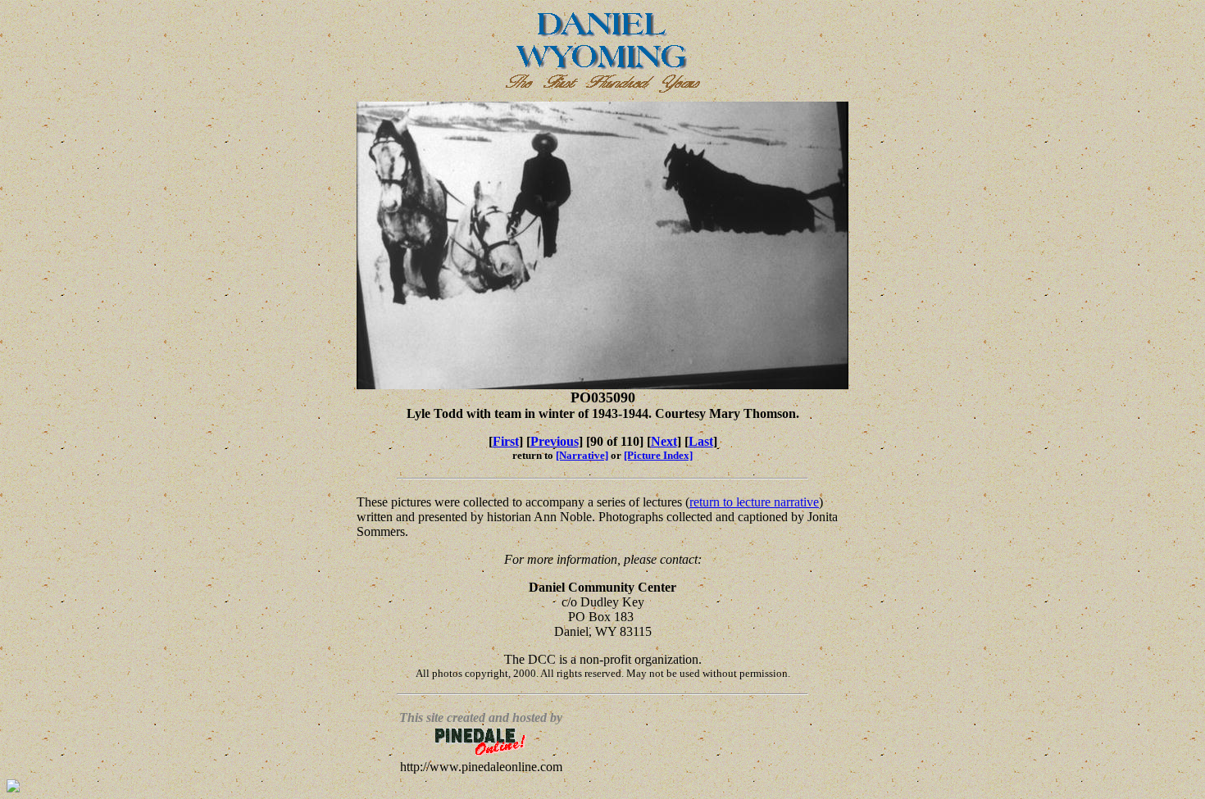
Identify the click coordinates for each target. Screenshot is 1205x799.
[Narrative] (582, 455)
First (506, 441)
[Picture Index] (658, 455)
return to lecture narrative (754, 502)
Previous (554, 441)
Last (701, 441)
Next (664, 441)
